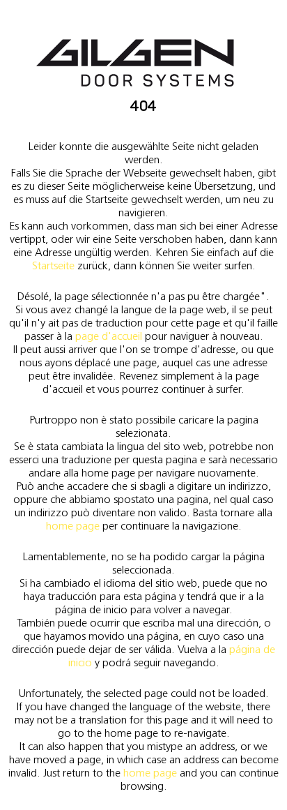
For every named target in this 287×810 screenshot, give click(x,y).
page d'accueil (108, 336)
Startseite (53, 265)
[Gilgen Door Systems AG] (135, 63)
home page (73, 525)
